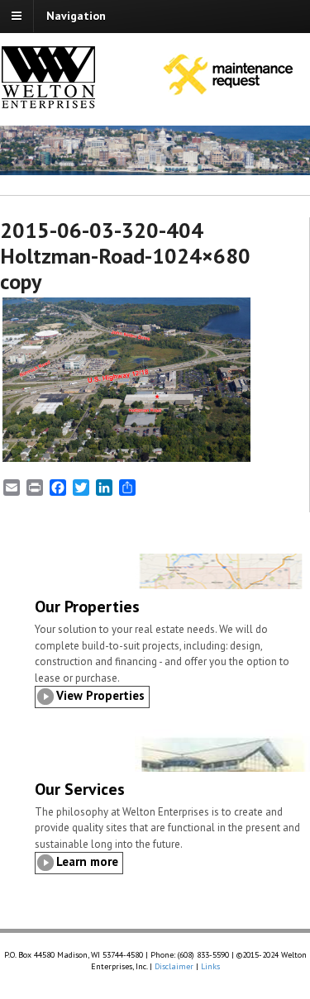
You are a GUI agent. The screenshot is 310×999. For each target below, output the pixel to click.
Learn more (87, 861)
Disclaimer (174, 966)
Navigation (76, 15)
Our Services (80, 789)
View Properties (100, 695)
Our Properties (87, 606)
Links (210, 966)
